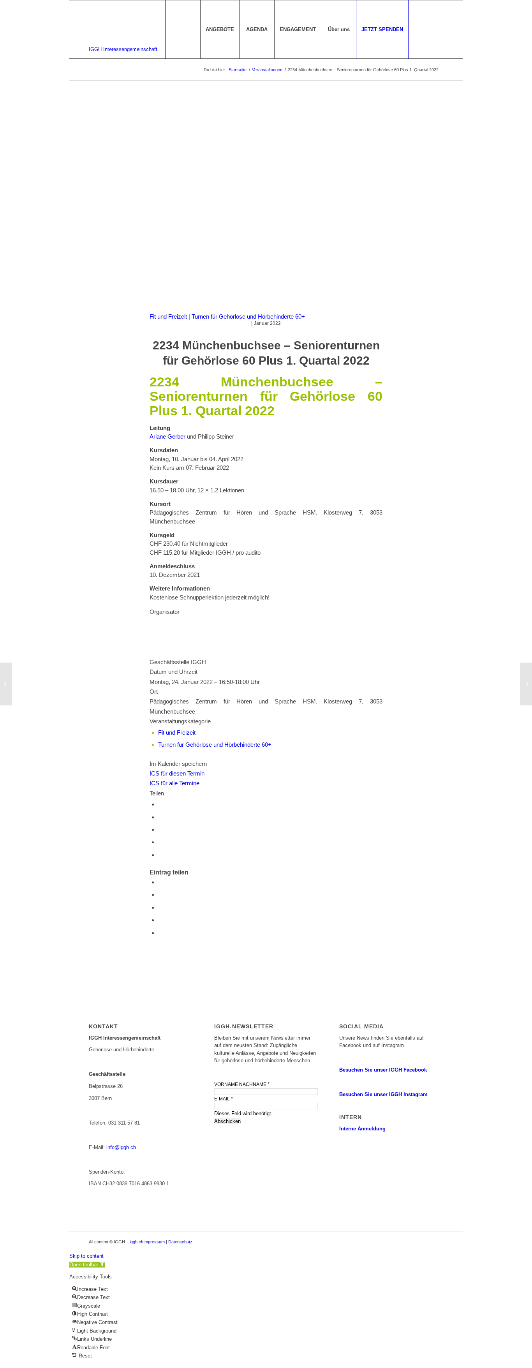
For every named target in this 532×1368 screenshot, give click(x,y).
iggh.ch (136, 1241)
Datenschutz (180, 1241)
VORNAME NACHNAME (242, 1084)
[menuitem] (219, 29)
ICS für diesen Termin (177, 773)
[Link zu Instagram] (437, 1242)
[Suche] (425, 29)
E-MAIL (223, 1099)
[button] (87, 1265)
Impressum (154, 1241)
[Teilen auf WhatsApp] (160, 817)
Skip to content (86, 1256)
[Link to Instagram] (160, 854)
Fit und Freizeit (168, 316)
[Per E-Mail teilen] (160, 842)
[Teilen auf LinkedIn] (160, 829)
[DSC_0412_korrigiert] (266, 204)
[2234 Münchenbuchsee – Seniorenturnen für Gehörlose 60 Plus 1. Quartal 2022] (6, 684)
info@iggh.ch (121, 1147)
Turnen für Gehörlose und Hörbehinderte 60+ (248, 316)
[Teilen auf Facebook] (160, 804)
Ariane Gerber (167, 436)
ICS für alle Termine (174, 783)
